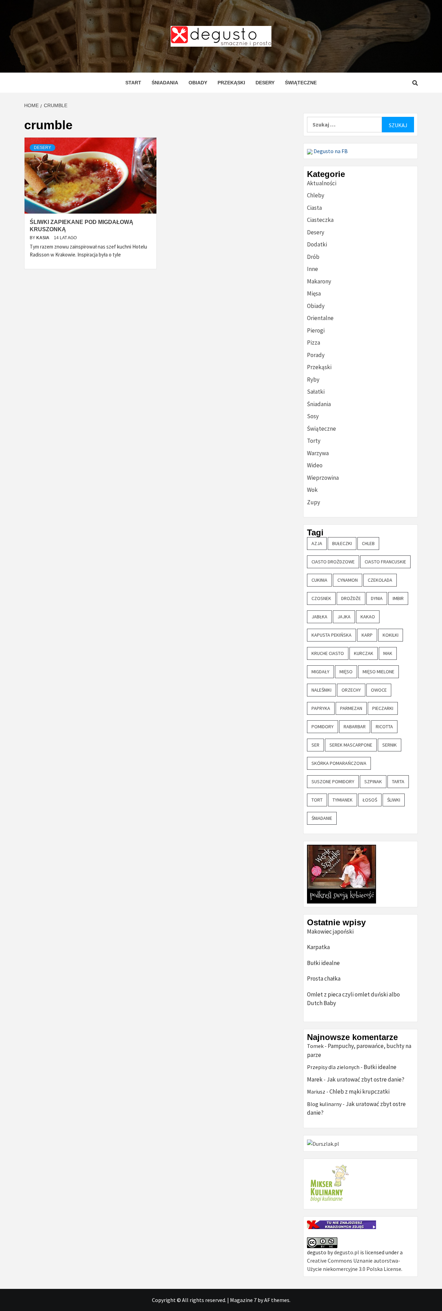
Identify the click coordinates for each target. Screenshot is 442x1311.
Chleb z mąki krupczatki (359, 1091)
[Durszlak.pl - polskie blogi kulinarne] (323, 1143)
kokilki (390, 635)
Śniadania (165, 82)
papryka (320, 708)
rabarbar (355, 726)
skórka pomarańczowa (338, 763)
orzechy (351, 690)
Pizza (313, 342)
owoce (379, 690)
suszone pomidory (332, 781)
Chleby (315, 195)
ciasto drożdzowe (333, 562)
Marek (315, 1079)
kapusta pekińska (331, 635)
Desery (265, 82)
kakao (368, 617)
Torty (313, 440)
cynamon (347, 580)
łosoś (370, 800)
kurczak (363, 653)
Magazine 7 (243, 1299)
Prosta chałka (323, 978)
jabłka (319, 617)
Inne (312, 269)
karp (367, 635)
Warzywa (318, 453)
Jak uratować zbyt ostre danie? (365, 1079)
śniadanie (321, 818)
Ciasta (314, 208)
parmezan (351, 708)
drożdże (351, 598)
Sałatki (316, 391)
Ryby (313, 379)
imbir (398, 598)
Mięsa (314, 293)
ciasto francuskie (385, 562)
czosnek (321, 598)
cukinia (319, 580)
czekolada (380, 580)
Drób (313, 257)
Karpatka (318, 947)
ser (315, 745)
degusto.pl (346, 1252)
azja (316, 543)
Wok (312, 490)
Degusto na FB (330, 151)
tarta (398, 781)
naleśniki (321, 690)
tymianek (343, 800)
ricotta (384, 726)
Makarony (319, 281)
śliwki (393, 800)
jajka (343, 617)
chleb (368, 543)
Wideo (315, 465)
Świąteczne (301, 82)
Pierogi (316, 330)
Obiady (198, 82)
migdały (320, 671)
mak (387, 653)
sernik (389, 745)
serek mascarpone (350, 745)
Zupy (313, 502)
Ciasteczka (320, 220)
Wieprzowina (323, 477)
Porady (316, 355)
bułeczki (342, 543)
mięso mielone (378, 671)
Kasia (43, 237)
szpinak (373, 781)
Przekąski (231, 82)
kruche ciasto (327, 653)
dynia (377, 598)
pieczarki (382, 708)
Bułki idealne (323, 963)
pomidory (322, 726)
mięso (346, 671)
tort (317, 800)
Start (133, 82)
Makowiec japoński (330, 931)
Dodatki (317, 244)
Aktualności (321, 183)
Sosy (313, 416)
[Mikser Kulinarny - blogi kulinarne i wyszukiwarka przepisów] (328, 1183)
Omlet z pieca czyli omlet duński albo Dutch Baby (353, 999)
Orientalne (320, 318)
